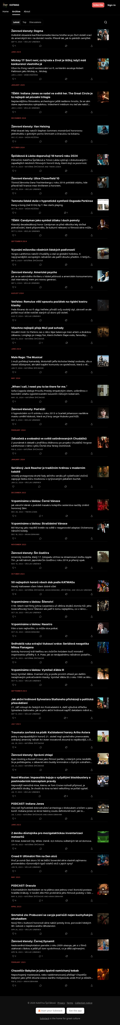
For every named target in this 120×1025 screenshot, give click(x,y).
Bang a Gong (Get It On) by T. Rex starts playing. (37, 205)
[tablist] (27, 22)
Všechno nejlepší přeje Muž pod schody (37, 327)
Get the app (75, 1010)
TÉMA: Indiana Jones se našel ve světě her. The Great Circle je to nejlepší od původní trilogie (52, 95)
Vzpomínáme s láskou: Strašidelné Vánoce (39, 523)
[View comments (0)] (40, 46)
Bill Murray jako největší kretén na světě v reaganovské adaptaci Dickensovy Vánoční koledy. (52, 529)
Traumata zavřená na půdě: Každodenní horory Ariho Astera (50, 732)
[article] (60, 38)
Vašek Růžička (31, 75)
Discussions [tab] (35, 22)
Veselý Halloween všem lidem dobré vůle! (33, 586)
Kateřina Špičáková (34, 167)
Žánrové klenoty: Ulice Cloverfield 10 (35, 178)
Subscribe (98, 5)
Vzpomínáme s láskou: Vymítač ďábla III (37, 669)
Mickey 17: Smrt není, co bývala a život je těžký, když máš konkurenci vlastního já (48, 62)
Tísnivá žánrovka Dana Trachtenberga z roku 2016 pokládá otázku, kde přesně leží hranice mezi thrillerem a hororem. (49, 184)
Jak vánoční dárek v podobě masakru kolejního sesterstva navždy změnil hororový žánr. (50, 506)
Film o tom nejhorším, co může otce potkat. (34, 628)
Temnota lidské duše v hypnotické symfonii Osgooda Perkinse (52, 200)
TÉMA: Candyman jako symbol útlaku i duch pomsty (45, 220)
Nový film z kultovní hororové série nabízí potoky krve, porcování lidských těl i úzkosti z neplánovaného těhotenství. (51, 924)
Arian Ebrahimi (32, 534)
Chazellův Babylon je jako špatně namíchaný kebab (45, 970)
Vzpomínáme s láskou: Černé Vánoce (35, 501)
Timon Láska (55, 167)
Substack (44, 1018)
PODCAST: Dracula (23, 885)
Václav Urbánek (32, 42)
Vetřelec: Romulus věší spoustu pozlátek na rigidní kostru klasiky (49, 303)
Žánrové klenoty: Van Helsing (30, 126)
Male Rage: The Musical (26, 357)
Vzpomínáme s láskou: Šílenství (32, 601)
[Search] (105, 22)
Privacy (61, 1002)
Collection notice (83, 1002)
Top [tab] (24, 22)
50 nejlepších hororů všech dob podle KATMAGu (43, 582)
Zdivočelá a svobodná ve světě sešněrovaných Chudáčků (49, 438)
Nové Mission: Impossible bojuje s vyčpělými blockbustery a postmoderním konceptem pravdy (50, 779)
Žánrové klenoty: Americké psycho (34, 272)
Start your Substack (51, 1010)
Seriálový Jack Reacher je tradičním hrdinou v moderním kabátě (48, 469)
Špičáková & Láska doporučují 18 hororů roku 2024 (44, 155)
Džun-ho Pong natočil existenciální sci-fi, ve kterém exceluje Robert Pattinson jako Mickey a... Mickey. (47, 70)
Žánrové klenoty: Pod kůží (28, 409)
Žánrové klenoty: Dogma (27, 30)
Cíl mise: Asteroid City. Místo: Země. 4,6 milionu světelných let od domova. (51, 840)
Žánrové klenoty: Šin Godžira (30, 552)
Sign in (112, 5)
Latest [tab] (16, 22)
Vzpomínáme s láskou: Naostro (31, 624)
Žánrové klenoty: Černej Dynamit (32, 941)
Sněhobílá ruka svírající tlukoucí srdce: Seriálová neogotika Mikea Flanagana (50, 645)
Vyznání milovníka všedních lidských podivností (43, 249)
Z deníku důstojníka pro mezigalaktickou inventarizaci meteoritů (47, 835)
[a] (103, 807)
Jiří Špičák (66, 590)
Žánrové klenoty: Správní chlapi (32, 754)
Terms (70, 1002)
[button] (5, 11)
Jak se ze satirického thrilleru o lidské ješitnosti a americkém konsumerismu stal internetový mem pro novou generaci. (51, 278)
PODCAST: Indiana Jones (27, 803)
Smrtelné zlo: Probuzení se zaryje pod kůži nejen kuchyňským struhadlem (52, 916)
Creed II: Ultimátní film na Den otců (34, 856)
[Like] (13, 486)
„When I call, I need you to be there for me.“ (39, 386)
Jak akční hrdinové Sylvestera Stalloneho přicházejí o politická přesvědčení (52, 701)
